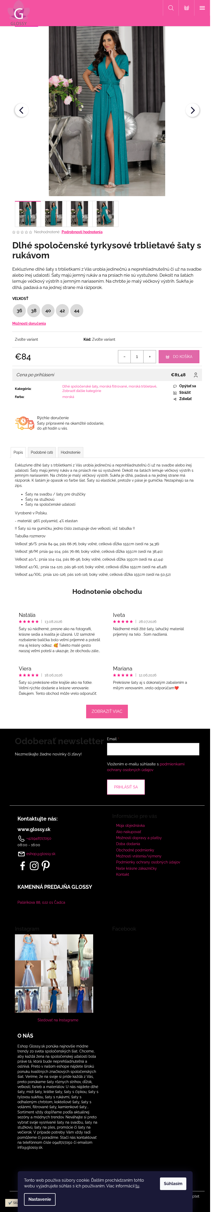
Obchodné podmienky (135, 850)
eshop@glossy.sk (40, 854)
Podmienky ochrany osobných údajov (148, 862)
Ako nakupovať (128, 832)
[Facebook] (22, 866)
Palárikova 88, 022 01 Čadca (41, 902)
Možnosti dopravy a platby (139, 838)
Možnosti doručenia (29, 323)
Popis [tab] (18, 452)
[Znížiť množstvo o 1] (124, 356)
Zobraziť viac (107, 711)
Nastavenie (39, 1199)
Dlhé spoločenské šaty (80, 386)
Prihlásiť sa (126, 787)
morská (68, 397)
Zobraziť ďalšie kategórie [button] (81, 391)
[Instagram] (34, 866)
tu (137, 1185)
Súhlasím (173, 1183)
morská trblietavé (142, 386)
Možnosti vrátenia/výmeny (139, 856)
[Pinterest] (45, 866)
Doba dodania (128, 844)
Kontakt (122, 874)
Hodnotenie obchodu (107, 591)
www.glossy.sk (33, 829)
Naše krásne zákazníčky (136, 868)
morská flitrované (113, 386)
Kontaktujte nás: (37, 819)
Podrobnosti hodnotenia (82, 232)
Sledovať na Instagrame (58, 1020)
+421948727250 (38, 838)
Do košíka (182, 357)
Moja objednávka (130, 825)
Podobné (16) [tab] (42, 452)
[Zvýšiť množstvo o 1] (149, 356)
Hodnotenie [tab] (70, 452)
